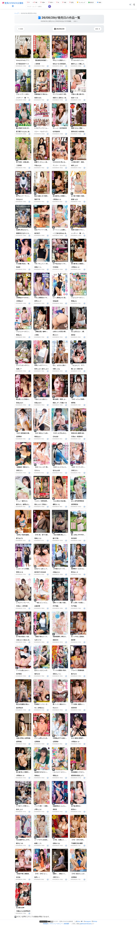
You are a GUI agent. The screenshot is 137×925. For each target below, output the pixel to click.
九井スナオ (25, 233)
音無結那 (55, 301)
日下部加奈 (19, 64)
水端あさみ (56, 572)
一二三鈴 (55, 233)
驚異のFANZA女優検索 (13, 4)
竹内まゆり (19, 199)
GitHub (95, 921)
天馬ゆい (74, 436)
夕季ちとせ (37, 809)
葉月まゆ (74, 674)
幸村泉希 (74, 538)
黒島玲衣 (55, 640)
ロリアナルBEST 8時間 (60, 94)
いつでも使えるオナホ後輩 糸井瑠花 (27, 670)
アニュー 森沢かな (22, 501)
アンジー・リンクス (59, 165)
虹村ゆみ (61, 233)
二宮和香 (37, 64)
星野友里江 (74, 131)
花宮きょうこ (57, 674)
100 (65, 2)
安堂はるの (19, 403)
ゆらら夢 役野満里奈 (77, 501)
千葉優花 (74, 843)
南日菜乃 (37, 233)
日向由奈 (55, 436)
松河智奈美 (56, 131)
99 (36, 2)
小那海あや (19, 301)
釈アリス (26, 64)
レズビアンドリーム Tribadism (44, 128)
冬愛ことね (56, 369)
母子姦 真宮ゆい (76, 806)
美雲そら (55, 98)
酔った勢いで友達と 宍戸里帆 (80, 602)
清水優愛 (80, 843)
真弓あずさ (19, 538)
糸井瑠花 (67, 233)
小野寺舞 (25, 606)
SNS (99, 2)
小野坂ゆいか (57, 199)
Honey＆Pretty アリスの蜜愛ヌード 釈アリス (30, 60)
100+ (43, 2)
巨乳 (72, 2)
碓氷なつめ (19, 843)
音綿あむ (37, 775)
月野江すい (19, 470)
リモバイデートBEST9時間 (24, 94)
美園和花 (19, 233)
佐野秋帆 (19, 741)
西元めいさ (74, 572)
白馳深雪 (37, 606)
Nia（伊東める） (39, 708)
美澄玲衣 (80, 436)
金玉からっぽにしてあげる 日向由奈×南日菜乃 (49, 568)
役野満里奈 (74, 504)
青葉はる (74, 301)
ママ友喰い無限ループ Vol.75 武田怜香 (83, 704)
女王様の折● (20, 907)
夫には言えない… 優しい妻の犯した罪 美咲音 (85, 331)
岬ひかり (55, 335)
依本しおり (37, 369)
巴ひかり (55, 708)
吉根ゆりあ (56, 843)
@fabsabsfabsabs (85, 923)
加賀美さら (68, 98)
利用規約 (45, 923)
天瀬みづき (63, 403)
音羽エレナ (37, 301)
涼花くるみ (31, 640)
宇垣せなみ (37, 165)
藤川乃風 (55, 538)
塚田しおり (74, 165)
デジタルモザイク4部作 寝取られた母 (83, 60)
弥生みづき (56, 64)
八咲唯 (36, 335)
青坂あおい (37, 436)
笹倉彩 (18, 267)
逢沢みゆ (37, 674)
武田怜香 (74, 708)
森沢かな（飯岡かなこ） (23, 504)
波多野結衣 (19, 708)
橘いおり (74, 369)
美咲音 (73, 335)
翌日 (96, 29)
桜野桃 (73, 403)
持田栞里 (63, 64)
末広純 (18, 877)
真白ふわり (37, 504)
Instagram (88, 921)
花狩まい (61, 98)
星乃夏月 (19, 131)
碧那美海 (74, 775)
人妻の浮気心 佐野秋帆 (23, 738)
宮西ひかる (19, 572)
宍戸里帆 (55, 606)
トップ (16, 13)
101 (51, 2)
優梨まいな (56, 504)
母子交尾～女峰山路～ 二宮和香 (26, 162)
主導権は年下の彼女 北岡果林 (62, 738)
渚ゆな (25, 640)
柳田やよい (74, 64)
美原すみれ (37, 98)
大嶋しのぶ (81, 64)
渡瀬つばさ (74, 199)
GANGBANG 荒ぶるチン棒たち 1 (63, 162)
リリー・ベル (38, 131)
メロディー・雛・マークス (24, 98)
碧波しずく (56, 403)
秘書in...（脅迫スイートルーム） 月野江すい (67, 873)
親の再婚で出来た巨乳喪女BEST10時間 (28, 128)
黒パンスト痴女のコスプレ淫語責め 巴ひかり (67, 704)
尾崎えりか (37, 538)
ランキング (82, 2)
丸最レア (19, 369)
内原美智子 (81, 131)
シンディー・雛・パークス (79, 233)
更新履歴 (66, 923)
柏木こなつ (31, 131)
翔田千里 (37, 199)
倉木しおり (45, 369)
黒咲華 (73, 640)
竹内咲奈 (55, 267)
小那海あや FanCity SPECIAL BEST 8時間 (29, 297)
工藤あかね (19, 911)
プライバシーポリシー (56, 923)
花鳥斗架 (80, 369)
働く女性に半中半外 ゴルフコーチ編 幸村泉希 (85, 535)
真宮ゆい (74, 809)
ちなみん (25, 131)
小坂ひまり (19, 640)
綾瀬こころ (37, 843)
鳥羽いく (37, 877)
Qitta (78, 921)
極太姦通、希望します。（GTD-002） (65, 399)
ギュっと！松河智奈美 (60, 128)
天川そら (37, 470)
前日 (21, 29)
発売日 (92, 2)
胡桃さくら (37, 267)
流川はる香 (56, 470)
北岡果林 (19, 436)
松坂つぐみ (74, 98)
